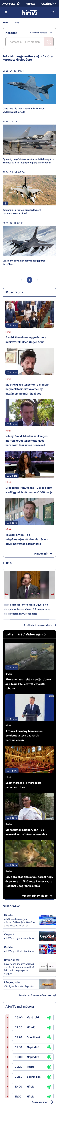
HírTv (5, 22)
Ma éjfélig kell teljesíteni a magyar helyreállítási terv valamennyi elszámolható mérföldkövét (27, 389)
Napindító (33, 1047)
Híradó (8, 915)
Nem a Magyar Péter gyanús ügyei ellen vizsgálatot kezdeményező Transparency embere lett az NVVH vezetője (27, 609)
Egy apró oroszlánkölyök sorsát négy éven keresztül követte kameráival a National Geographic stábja (29, 881)
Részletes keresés (38, 32)
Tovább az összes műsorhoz (35, 995)
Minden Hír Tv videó (35, 895)
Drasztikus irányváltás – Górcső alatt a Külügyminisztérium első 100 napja (28, 490)
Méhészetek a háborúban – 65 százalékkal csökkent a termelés (26, 832)
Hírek (8, 331)
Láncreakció (12, 982)
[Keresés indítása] (48, 41)
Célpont (9, 934)
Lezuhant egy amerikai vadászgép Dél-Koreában (24, 262)
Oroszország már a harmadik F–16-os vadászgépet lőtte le (24, 110)
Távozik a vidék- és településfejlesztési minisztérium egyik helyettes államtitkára (26, 539)
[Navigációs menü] (6, 12)
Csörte (8, 947)
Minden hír (41, 553)
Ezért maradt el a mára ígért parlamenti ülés (23, 785)
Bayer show (12, 960)
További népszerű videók (38, 625)
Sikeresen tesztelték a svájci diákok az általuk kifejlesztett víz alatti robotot (28, 684)
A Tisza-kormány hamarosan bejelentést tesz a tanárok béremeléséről (24, 735)
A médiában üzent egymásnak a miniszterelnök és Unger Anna (25, 340)
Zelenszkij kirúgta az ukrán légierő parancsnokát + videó (22, 212)
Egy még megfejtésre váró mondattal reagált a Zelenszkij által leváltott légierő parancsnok (28, 161)
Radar (8, 674)
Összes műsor (39, 1102)
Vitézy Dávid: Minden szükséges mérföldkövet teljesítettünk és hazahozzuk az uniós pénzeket (26, 440)
